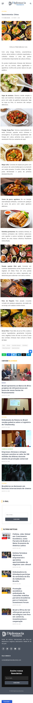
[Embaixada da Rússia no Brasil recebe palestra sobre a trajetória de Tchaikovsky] (16, 406)
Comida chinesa (16, 345)
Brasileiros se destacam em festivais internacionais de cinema (16, 487)
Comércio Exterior (7, 449)
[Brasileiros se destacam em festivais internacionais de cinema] (16, 472)
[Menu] (3, 3)
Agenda (4, 538)
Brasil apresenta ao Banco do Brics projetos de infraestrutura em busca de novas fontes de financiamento (16, 389)
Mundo (4, 382)
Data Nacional (6, 348)
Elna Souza (7, 17)
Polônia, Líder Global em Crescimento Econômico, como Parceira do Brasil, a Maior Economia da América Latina (21, 540)
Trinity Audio (18, 47)
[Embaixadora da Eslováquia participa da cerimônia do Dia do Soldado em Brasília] (6, 574)
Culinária (25, 345)
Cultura (4, 11)
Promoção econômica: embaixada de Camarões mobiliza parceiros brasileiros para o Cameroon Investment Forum (21, 595)
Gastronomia (15, 348)
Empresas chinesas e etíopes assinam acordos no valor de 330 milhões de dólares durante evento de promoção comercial (15, 455)
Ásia (4, 345)
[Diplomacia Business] (17, 3)
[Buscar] (30, 3)
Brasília (4, 576)
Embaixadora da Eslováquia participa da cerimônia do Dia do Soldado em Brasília (21, 576)
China (8, 345)
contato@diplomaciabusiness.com (11, 660)
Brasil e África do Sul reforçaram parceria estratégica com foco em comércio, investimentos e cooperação (22, 615)
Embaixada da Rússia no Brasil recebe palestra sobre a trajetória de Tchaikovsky (16, 422)
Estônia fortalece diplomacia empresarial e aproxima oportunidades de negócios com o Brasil (22, 559)
